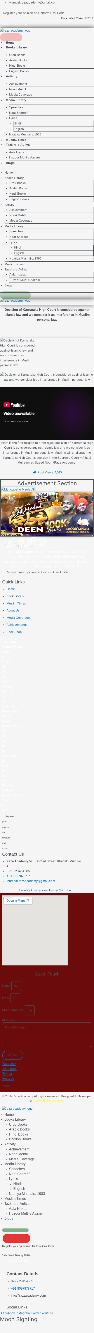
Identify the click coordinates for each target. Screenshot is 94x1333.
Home (10, 42)
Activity (11, 76)
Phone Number (13, 1010)
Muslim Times (16, 140)
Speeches (16, 107)
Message (8, 1020)
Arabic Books (18, 60)
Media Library (16, 100)
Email (6, 998)
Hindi (17, 123)
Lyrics (13, 118)
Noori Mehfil (17, 89)
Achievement (18, 83)
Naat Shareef (18, 112)
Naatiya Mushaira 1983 (25, 134)
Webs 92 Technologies (49, 1100)
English (19, 129)
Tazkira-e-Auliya (18, 144)
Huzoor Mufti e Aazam (24, 157)
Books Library (16, 47)
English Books (19, 71)
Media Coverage (20, 94)
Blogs (10, 163)
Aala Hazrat (17, 152)
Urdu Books (17, 55)
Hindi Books (17, 65)
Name (6, 986)
